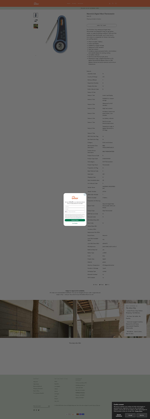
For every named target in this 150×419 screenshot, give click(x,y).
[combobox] (66, 212)
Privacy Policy (138, 411)
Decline (142, 415)
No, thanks (74, 223)
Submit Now (74, 220)
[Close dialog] (85, 195)
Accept (130, 415)
